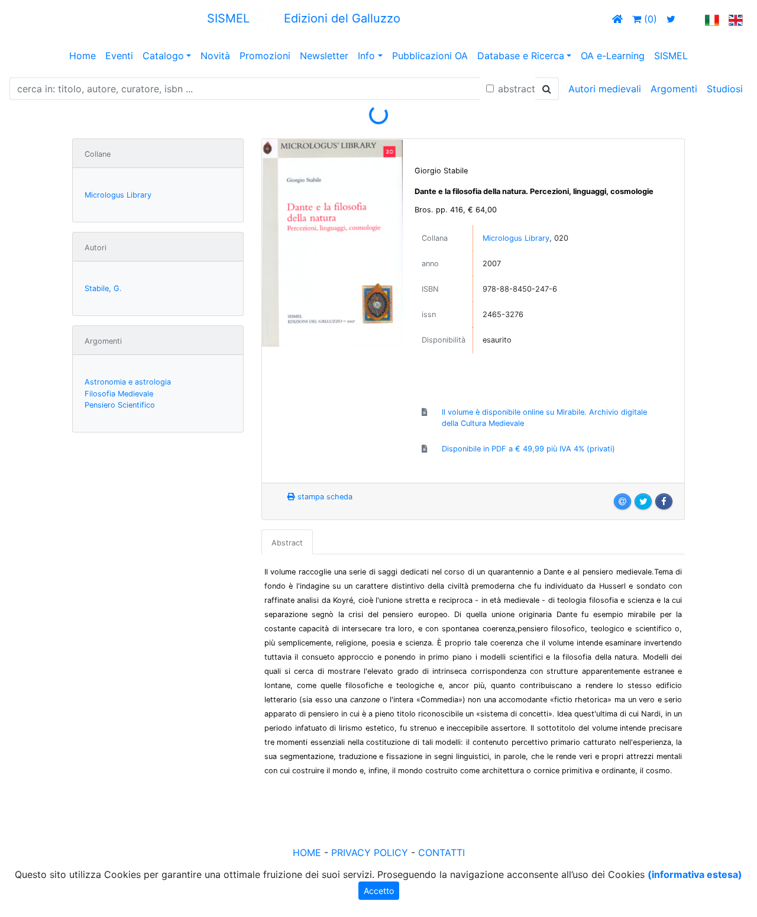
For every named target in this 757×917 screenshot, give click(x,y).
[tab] (287, 541)
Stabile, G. (103, 288)
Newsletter (324, 56)
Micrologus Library (118, 194)
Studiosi (725, 89)
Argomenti (674, 89)
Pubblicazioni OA (430, 56)
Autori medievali (604, 89)
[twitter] (671, 19)
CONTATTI (441, 852)
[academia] (690, 19)
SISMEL (671, 56)
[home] (617, 19)
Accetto (379, 891)
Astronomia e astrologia (128, 381)
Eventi (119, 56)
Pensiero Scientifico (120, 405)
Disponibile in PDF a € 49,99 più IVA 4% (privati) (528, 448)
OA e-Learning (613, 56)
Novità (215, 56)
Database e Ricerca (520, 56)
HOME (307, 852)
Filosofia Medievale (119, 393)
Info (366, 56)
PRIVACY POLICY (369, 852)
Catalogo (163, 56)
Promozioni (265, 56)
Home (82, 56)
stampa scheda (323, 496)
